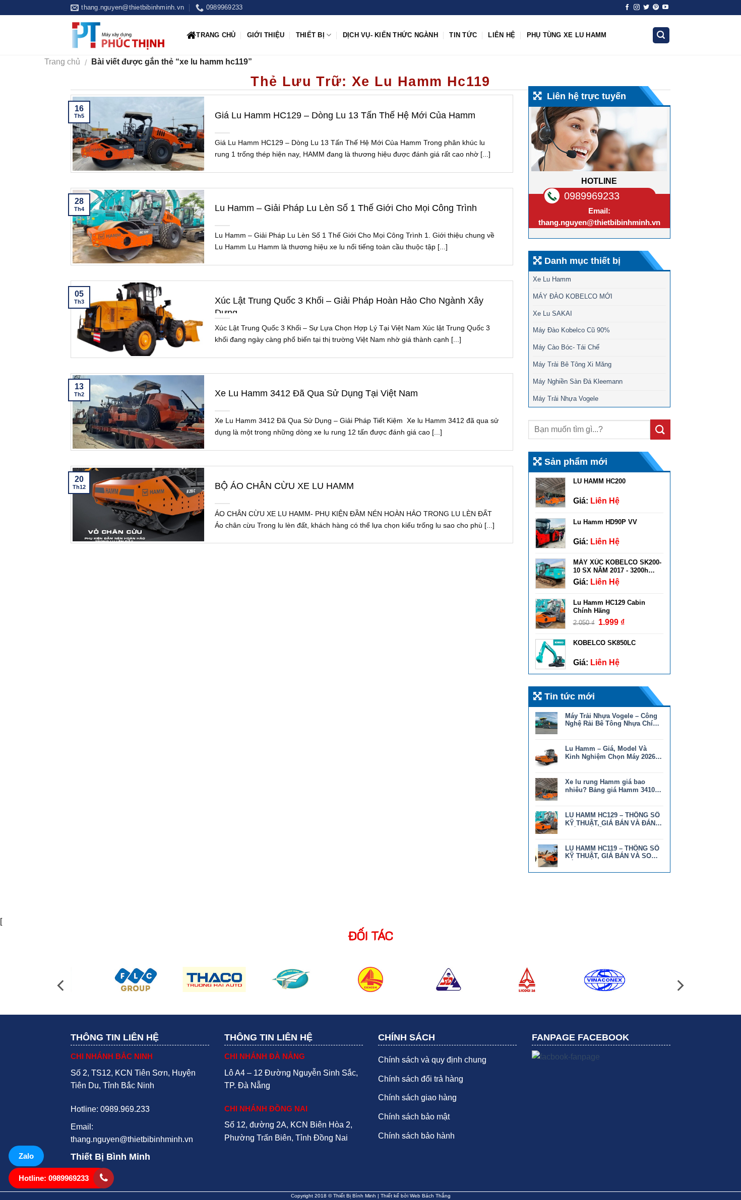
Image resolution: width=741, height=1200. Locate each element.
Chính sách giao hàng (417, 1097)
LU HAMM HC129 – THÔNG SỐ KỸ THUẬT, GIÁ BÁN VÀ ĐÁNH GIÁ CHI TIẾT (612, 819)
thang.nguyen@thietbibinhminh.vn (599, 222)
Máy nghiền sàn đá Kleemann (578, 381)
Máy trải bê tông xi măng (572, 364)
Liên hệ (501, 35)
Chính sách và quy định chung (432, 1059)
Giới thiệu (266, 35)
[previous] (61, 985)
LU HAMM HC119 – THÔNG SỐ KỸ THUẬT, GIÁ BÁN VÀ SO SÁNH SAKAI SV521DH (612, 852)
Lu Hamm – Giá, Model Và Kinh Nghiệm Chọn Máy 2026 (610, 752)
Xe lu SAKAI (552, 313)
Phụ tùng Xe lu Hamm (567, 35)
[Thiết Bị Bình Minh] (121, 35)
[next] (679, 985)
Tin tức (463, 35)
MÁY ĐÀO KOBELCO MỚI (572, 296)
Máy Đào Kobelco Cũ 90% (571, 330)
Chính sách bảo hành (416, 1136)
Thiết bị (310, 35)
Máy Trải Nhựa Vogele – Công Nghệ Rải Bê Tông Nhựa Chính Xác (613, 720)
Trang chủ (215, 35)
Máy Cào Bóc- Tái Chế (566, 347)
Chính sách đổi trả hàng (420, 1079)
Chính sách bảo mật (414, 1116)
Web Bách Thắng (430, 1195)
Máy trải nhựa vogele (565, 398)
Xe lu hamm (552, 279)
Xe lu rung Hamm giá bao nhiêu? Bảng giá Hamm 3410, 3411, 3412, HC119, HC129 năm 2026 (612, 786)
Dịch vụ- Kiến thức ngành (390, 35)
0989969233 (592, 195)
